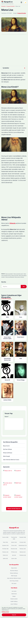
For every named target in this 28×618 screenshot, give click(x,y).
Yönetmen (22, 555)
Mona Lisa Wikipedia (9, 277)
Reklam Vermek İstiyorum (14, 508)
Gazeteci (5, 545)
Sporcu (14, 558)
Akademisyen (23, 545)
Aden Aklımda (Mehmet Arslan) (11, 459)
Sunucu (14, 545)
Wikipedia (13, 223)
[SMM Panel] (19, 487)
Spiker (5, 558)
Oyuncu (5, 537)
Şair (14, 555)
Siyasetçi (22, 537)
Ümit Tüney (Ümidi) (14, 580)
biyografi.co (14, 528)
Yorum (7, 416)
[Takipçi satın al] (8, 475)
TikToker (14, 552)
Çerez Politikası (14, 604)
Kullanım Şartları (14, 598)
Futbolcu (5, 552)
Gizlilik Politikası (14, 601)
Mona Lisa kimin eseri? (18, 273)
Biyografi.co (8, 2)
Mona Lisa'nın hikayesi (19, 277)
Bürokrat (22, 552)
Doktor (5, 555)
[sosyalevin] (19, 475)
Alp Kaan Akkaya (7, 449)
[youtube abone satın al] (8, 487)
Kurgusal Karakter (11, 6)
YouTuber (5, 548)
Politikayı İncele (5, 611)
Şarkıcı (14, 542)
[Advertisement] (14, 50)
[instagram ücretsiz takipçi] (8, 499)
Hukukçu (23, 548)
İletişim (14, 596)
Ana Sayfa (14, 591)
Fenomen (14, 548)
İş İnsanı (23, 542)
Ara (24, 286)
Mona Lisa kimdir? (9, 273)
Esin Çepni (14, 583)
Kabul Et (14, 614)
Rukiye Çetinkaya (7, 452)
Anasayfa (3, 6)
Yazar (5, 542)
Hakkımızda (14, 593)
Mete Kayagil (6, 456)
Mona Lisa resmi (14, 275)
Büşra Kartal (6, 446)
